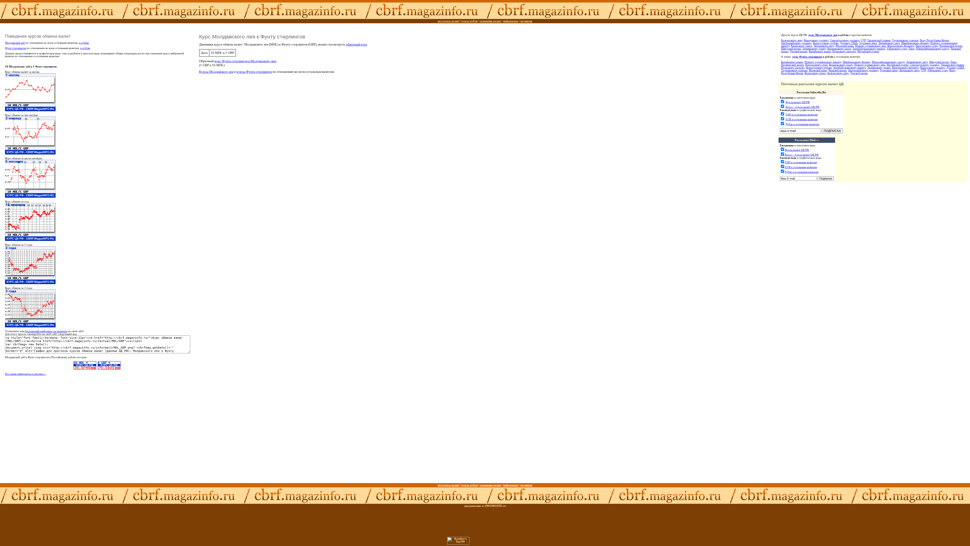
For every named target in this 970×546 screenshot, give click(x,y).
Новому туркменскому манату (823, 62)
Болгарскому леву (791, 40)
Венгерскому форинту (900, 45)
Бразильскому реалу (839, 48)
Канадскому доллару (816, 40)
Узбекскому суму (897, 48)
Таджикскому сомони (905, 40)
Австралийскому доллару (796, 43)
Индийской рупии (868, 51)
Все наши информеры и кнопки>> (25, 374)
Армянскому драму (814, 48)
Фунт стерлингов (15, 48)
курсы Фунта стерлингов (254, 72)
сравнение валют (490, 21)
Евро (912, 48)
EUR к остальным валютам (802, 119)
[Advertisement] (808, 195)
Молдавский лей (15, 42)
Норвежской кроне (950, 45)
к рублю (84, 42)
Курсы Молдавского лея (216, 72)
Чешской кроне (837, 70)
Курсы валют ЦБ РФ (798, 102)
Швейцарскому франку (915, 43)
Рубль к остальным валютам (802, 124)
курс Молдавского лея (823, 35)
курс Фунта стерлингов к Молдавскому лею (245, 61)
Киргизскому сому (927, 45)
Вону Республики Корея (934, 40)
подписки (526, 21)
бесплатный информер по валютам (46, 331)
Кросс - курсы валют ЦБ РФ (802, 107)
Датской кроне (798, 51)
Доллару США (849, 43)
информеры (510, 21)
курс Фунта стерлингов (807, 56)
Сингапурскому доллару (844, 40)
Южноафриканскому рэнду (932, 48)
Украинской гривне (878, 40)
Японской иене (845, 45)
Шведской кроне (791, 48)
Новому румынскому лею (870, 45)
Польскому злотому (844, 51)
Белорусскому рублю (825, 43)
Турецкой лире (868, 43)
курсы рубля (469, 21)
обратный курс (356, 44)
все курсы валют (448, 21)
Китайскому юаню (820, 51)
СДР (863, 40)
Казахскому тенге (801, 45)
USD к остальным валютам (802, 114)
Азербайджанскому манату (869, 48)
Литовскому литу (824, 45)
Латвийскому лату (889, 43)
